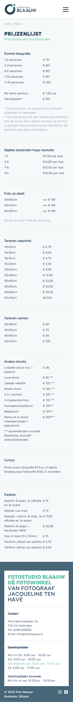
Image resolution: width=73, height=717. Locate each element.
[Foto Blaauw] (22, 9)
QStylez (24, 696)
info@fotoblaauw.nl (30, 634)
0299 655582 (22, 629)
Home (7, 24)
